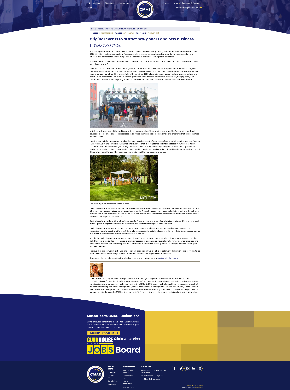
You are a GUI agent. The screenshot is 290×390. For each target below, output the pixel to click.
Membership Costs (128, 377)
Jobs (90, 7)
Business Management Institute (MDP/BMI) (153, 371)
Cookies (200, 385)
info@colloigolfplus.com (167, 258)
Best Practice (128, 33)
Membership (123, 3)
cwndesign (199, 388)
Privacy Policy (191, 385)
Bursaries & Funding (190, 3)
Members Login (183, 7)
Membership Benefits (128, 371)
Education (109, 3)
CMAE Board (112, 384)
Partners (195, 7)
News (175, 3)
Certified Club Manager (150, 379)
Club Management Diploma (152, 376)
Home (89, 3)
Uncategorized (107, 33)
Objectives (112, 372)
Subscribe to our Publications (104, 333)
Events (166, 3)
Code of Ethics (111, 376)
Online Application (127, 382)
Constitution (112, 381)
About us (96, 3)
